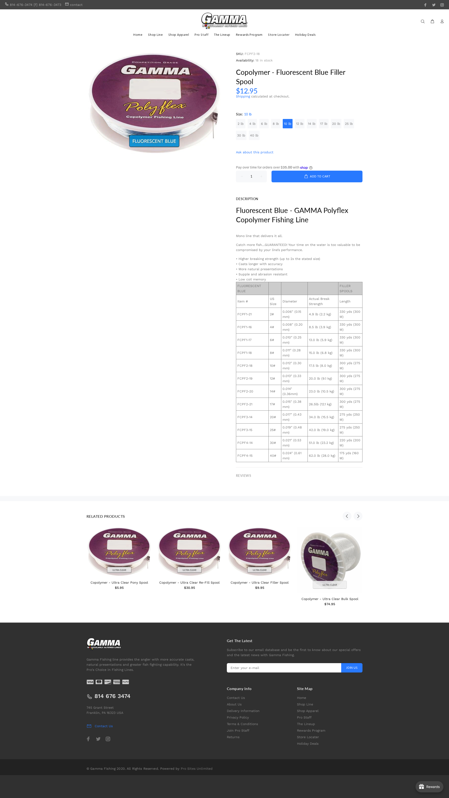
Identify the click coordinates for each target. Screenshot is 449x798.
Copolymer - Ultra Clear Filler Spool (260, 582)
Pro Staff (304, 717)
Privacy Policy (238, 717)
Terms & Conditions (242, 724)
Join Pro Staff (238, 730)
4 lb (252, 124)
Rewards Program (311, 730)
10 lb (287, 124)
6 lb (264, 124)
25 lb (349, 124)
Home (301, 698)
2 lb (241, 124)
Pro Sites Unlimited (197, 768)
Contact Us (236, 698)
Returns (233, 737)
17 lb (323, 124)
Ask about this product (254, 152)
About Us (234, 704)
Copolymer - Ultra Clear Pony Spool (119, 582)
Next (358, 516)
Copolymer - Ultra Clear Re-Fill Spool (189, 582)
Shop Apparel (308, 711)
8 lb (276, 124)
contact (76, 5)
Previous (347, 516)
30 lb (241, 135)
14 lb (311, 124)
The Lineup (306, 724)
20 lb (336, 124)
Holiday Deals (308, 743)
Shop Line (305, 704)
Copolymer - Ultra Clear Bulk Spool (329, 599)
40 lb (254, 135)
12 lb (299, 124)
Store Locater (308, 737)
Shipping (243, 96)
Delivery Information (243, 711)
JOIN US (352, 668)
